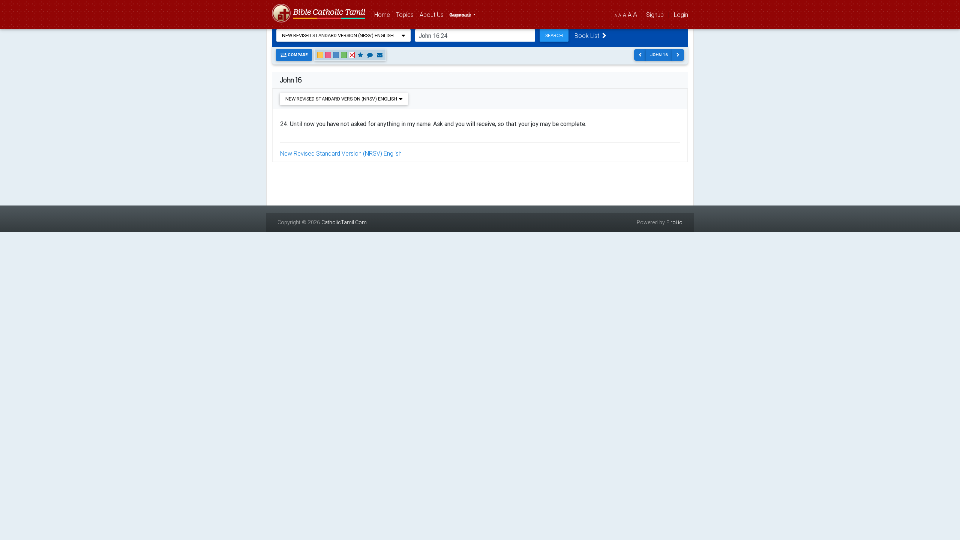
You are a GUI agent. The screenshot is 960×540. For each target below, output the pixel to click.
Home (383, 14)
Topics (406, 14)
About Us (433, 14)
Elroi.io (674, 222)
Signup (655, 14)
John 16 (659, 54)
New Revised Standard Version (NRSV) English (341, 153)
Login (681, 14)
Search (554, 35)
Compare (297, 54)
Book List (588, 35)
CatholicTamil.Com (344, 222)
